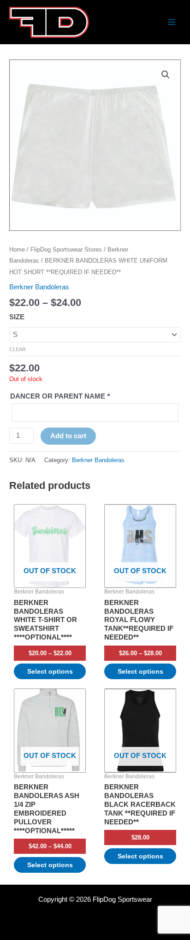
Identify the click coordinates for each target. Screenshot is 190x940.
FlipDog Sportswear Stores (66, 249)
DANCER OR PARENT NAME (60, 396)
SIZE (16, 317)
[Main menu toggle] (171, 22)
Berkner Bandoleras (39, 287)
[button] (165, 74)
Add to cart (68, 436)
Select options (50, 671)
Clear (17, 349)
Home (17, 249)
